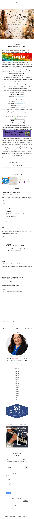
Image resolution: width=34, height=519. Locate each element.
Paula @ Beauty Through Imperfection (12, 277)
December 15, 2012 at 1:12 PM (11, 263)
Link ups (18, 162)
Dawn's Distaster (9, 129)
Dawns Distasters (20, 107)
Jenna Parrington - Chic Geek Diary (11, 192)
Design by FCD (25, 516)
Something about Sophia (20, 103)
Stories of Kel (20, 105)
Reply (3, 203)
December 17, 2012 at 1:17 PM (15, 213)
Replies (10, 208)
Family (13, 162)
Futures (20, 98)
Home (17, 328)
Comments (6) (17, 169)
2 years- (17, 456)
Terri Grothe (9, 211)
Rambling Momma (20, 101)
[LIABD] (17, 118)
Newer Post (5, 328)
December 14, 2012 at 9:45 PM (11, 194)
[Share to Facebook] (15, 165)
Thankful (23, 162)
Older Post (28, 328)
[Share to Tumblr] (19, 165)
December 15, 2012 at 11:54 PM (11, 278)
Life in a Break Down (20, 96)
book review (9, 146)
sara (3, 227)
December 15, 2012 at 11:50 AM (11, 228)
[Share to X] (13, 165)
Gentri (3, 261)
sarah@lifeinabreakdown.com (24, 111)
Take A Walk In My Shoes (14, 516)
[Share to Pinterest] (17, 165)
